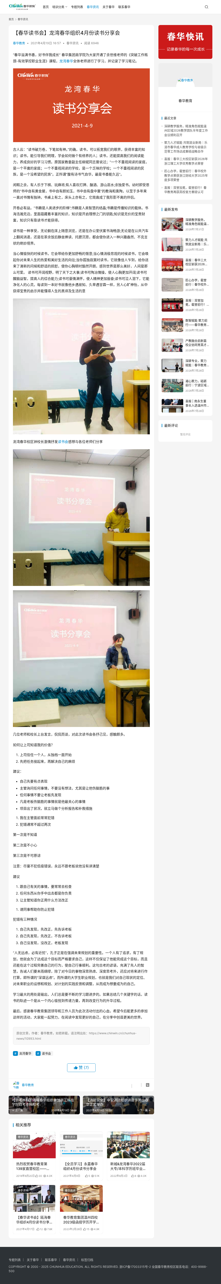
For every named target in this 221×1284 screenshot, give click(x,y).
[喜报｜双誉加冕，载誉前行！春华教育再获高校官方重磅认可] (172, 305)
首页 (46, 7)
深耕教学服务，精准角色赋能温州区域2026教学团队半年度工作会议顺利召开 (186, 130)
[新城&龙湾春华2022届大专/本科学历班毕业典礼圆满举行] (128, 1145)
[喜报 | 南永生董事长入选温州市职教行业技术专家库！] (172, 406)
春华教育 (19, 43)
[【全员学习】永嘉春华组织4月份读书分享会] (81, 1145)
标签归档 (87, 1260)
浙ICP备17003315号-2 (135, 1266)
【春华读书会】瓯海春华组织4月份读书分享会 (33, 1220)
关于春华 (109, 7)
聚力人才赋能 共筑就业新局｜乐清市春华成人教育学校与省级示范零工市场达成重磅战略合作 (185, 147)
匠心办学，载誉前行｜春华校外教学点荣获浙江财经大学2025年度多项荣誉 (186, 175)
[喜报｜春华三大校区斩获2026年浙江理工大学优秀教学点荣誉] (172, 265)
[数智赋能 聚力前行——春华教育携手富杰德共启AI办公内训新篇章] (172, 325)
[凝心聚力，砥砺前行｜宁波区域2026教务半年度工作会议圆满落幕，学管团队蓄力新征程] (172, 385)
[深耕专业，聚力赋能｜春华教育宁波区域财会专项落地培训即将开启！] (172, 365)
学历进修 (117, 1137)
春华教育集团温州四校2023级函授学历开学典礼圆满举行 (80, 1220)
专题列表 (77, 7)
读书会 (63, 442)
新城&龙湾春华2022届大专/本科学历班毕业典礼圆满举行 (128, 1166)
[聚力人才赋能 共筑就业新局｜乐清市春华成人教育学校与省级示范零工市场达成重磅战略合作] (172, 244)
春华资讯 (93, 7)
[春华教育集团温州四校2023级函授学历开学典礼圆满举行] (81, 1198)
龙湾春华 (66, 61)
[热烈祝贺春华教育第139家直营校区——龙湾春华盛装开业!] (34, 1145)
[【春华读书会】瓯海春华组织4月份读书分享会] (34, 1198)
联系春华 (124, 7)
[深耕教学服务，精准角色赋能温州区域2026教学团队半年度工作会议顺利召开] (172, 224)
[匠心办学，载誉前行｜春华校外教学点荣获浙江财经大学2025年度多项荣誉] (172, 285)
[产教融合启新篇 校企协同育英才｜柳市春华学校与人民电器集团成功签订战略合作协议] (172, 345)
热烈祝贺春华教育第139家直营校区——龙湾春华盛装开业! (33, 1166)
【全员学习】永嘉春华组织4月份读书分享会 (80, 1166)
